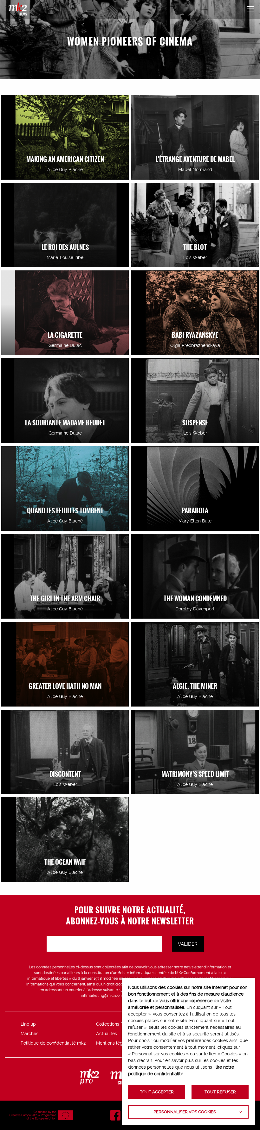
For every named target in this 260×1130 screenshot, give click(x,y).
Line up (28, 1024)
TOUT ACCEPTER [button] (157, 1092)
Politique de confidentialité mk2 (53, 1043)
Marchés (29, 1033)
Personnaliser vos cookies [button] (184, 1111)
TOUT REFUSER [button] (220, 1092)
